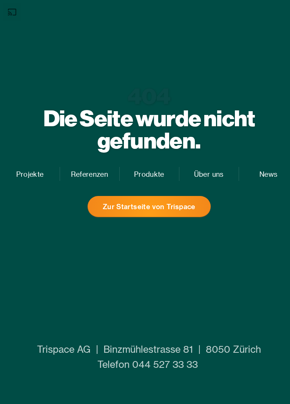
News (268, 174)
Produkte (149, 174)
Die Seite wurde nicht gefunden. (149, 129)
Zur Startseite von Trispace (149, 206)
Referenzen (89, 174)
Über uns (209, 174)
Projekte (30, 174)
